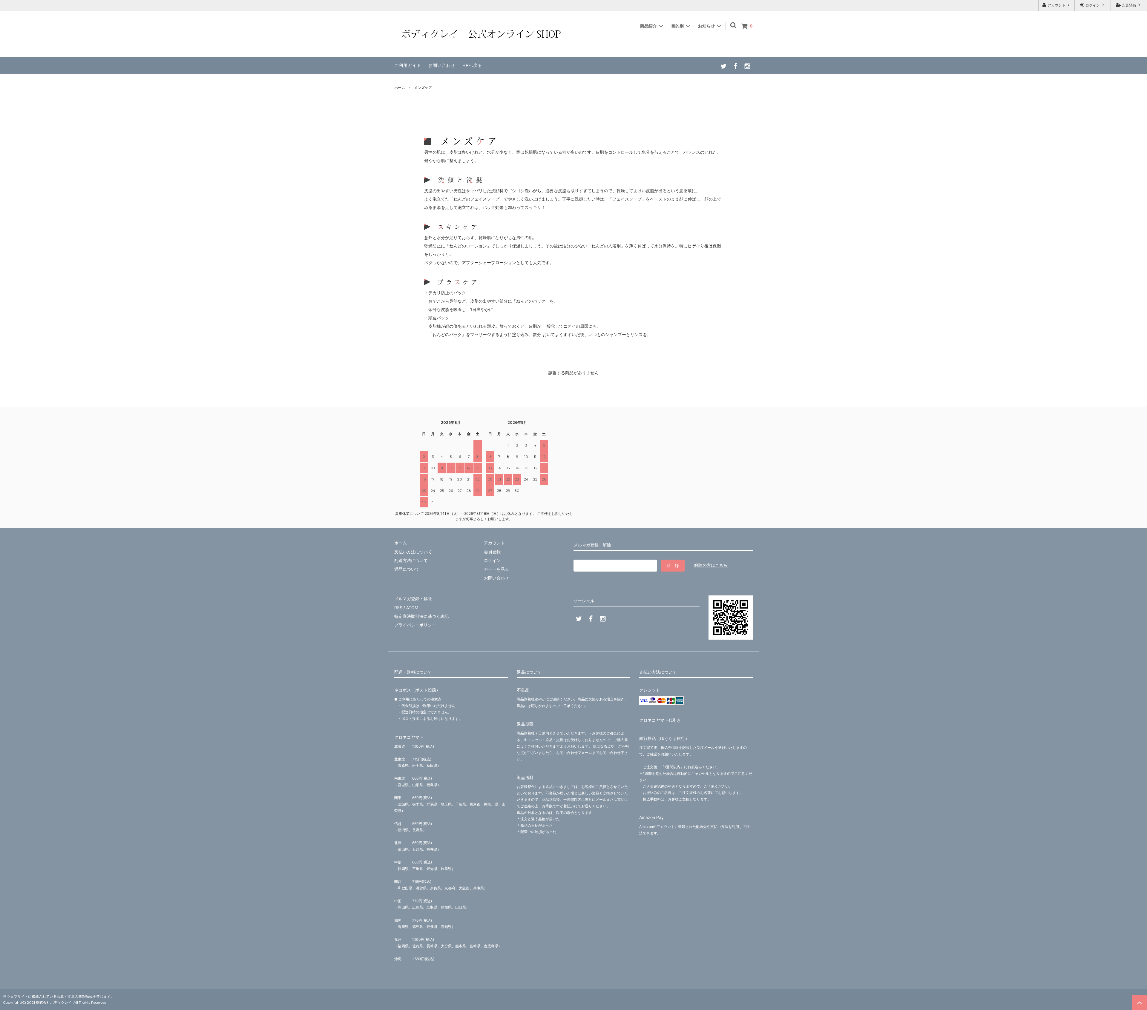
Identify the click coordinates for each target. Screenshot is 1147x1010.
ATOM (412, 607)
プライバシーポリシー (415, 624)
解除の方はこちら (711, 565)
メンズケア (423, 87)
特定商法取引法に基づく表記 (421, 616)
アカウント (1056, 5)
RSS (398, 607)
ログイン (1093, 5)
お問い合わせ (441, 65)
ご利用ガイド (407, 65)
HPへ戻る (472, 65)
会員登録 (1129, 5)
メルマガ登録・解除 (413, 598)
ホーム (399, 87)
